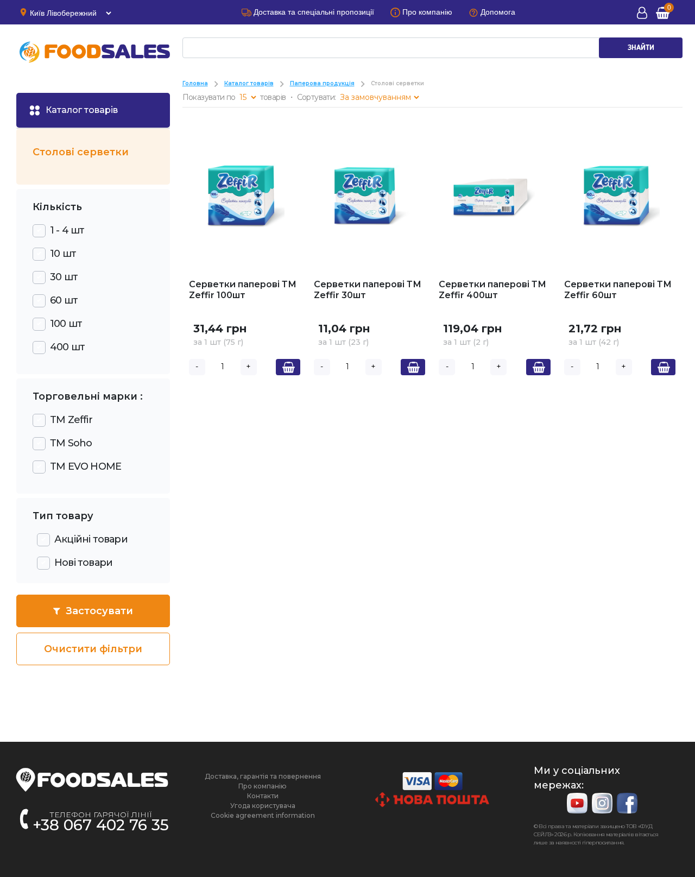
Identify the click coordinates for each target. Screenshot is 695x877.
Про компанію (262, 786)
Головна (195, 83)
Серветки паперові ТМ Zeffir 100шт (242, 289)
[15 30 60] (247, 97)
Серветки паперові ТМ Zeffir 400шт (492, 289)
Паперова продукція (322, 83)
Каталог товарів (249, 83)
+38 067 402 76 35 (101, 825)
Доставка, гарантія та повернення (263, 776)
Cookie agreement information (263, 815)
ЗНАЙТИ (641, 48)
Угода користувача (262, 806)
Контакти (263, 796)
